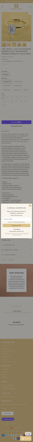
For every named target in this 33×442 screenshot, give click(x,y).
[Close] (30, 205)
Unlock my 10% (16, 225)
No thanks (17, 229)
